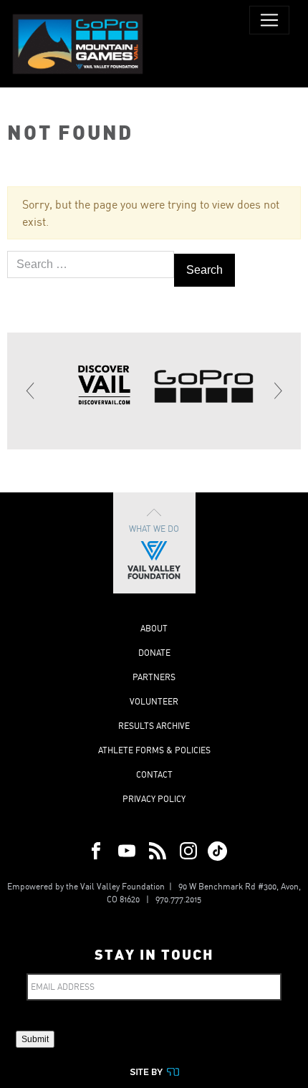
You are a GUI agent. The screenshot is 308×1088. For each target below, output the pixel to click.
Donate (154, 652)
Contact (154, 774)
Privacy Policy (154, 798)
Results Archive (154, 725)
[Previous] (31, 390)
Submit (35, 1039)
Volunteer (154, 701)
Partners (154, 677)
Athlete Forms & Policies (154, 750)
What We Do (154, 528)
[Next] (277, 390)
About (154, 628)
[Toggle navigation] (269, 20)
